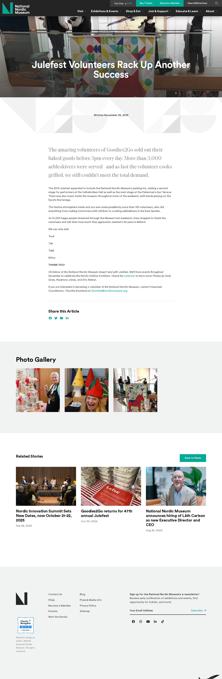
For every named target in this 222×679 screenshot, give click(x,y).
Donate (52, 611)
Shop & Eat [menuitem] (133, 11)
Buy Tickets (146, 3)
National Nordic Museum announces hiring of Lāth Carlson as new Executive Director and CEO (175, 518)
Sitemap (85, 611)
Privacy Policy (88, 605)
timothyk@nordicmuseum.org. (109, 291)
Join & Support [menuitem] (158, 11)
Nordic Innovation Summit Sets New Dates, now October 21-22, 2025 (44, 515)
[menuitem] (62, 595)
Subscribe (196, 610)
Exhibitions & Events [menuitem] (104, 11)
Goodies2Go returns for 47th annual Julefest (106, 513)
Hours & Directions (197, 3)
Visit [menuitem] (80, 11)
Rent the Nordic (58, 617)
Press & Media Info (91, 600)
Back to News (193, 458)
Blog (82, 594)
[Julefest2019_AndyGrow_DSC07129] (38, 390)
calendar (130, 276)
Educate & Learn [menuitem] (187, 11)
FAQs (51, 600)
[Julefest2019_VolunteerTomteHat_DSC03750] (87, 390)
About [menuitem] (210, 11)
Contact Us (55, 594)
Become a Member (170, 3)
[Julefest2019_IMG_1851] (135, 390)
